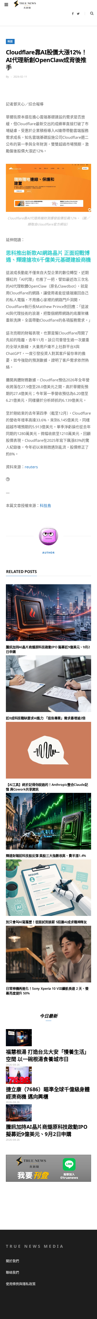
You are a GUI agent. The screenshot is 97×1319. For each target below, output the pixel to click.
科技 (10, 41)
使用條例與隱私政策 (21, 1284)
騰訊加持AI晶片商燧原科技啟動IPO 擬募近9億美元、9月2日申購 (46, 1130)
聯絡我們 (12, 1272)
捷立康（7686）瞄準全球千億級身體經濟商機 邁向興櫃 (48, 1093)
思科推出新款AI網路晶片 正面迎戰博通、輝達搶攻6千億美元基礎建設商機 (48, 256)
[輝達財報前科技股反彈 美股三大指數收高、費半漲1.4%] (48, 821)
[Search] (89, 13)
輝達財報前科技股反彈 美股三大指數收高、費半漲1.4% (46, 855)
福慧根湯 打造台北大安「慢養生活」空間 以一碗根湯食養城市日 (47, 1055)
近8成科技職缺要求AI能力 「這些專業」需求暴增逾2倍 (45, 718)
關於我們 (12, 1261)
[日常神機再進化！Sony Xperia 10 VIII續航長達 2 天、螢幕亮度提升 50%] (48, 954)
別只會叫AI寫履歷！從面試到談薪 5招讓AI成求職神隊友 (46, 922)
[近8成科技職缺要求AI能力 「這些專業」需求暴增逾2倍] (48, 683)
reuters (31, 466)
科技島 (45, 505)
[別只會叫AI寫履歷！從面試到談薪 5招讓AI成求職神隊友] (48, 887)
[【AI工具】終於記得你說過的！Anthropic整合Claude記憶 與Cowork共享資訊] (48, 750)
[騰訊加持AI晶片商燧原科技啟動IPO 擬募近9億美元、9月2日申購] (48, 612)
